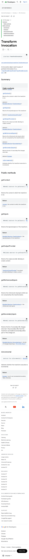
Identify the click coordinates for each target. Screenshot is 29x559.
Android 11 (4, 489)
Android (3, 415)
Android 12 (4, 487)
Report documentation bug (8, 515)
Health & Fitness (5, 442)
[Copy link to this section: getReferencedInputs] (18, 280)
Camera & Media (5, 445)
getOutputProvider (9, 119)
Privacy (3, 447)
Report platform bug (6, 513)
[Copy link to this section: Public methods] (15, 88)
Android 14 (4, 481)
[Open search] (17, 2)
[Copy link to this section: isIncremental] (13, 352)
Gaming (3, 437)
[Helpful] (11, 16)
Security (3, 420)
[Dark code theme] (27, 55)
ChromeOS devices (6, 462)
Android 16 (4, 476)
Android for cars (5, 464)
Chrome (3, 533)
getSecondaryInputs (9, 147)
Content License (20, 395)
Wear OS (3, 459)
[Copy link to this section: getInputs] (10, 214)
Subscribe (22, 551)
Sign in (25, 2)
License (9, 547)
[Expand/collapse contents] (11, 20)
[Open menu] (2, 2)
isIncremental (7, 160)
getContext (6, 93)
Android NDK (4, 506)
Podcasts (3, 430)
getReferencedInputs (9, 133)
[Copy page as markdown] (8, 49)
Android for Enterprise (7, 418)
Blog (2, 428)
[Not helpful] (14, 16)
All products (4, 541)
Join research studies (6, 521)
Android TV (4, 467)
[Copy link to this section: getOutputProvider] (17, 246)
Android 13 (4, 484)
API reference (7, 8)
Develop (15, 13)
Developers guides (6, 498)
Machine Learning (5, 440)
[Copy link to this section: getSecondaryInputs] (17, 314)
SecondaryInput (21, 344)
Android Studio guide (6, 496)
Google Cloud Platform (7, 539)
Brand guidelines (16, 547)
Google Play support (6, 518)
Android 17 (4, 474)
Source (3, 423)
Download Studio (5, 504)
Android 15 (4, 479)
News (2, 425)
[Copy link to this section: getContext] (11, 180)
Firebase (3, 536)
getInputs (6, 108)
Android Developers (6, 13)
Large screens (4, 457)
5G (2, 450)
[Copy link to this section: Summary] (11, 80)
